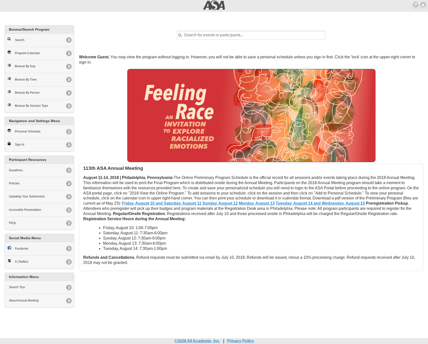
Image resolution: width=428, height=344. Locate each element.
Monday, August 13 (257, 203)
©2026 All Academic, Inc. (197, 341)
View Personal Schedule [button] (415, 4)
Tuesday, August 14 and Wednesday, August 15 (320, 203)
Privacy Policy (240, 341)
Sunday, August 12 (220, 203)
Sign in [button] (423, 4)
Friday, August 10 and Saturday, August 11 (161, 203)
